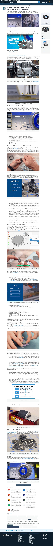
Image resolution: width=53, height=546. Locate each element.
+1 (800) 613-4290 (18, 0)
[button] (12, 2)
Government (20, 540)
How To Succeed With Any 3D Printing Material (10, 5)
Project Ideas (35, 521)
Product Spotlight (30, 523)
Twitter (42, 530)
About (30, 534)
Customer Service (14, 0)
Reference (36, 5)
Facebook (40, 530)
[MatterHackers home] (4, 2)
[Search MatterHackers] (39, 2)
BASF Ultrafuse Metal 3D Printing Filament (14, 51)
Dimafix (19, 305)
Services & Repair (21, 541)
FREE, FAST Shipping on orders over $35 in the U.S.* (6, 0)
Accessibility (31, 543)
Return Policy (31, 540)
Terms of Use (31, 542)
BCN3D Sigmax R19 (10, 83)
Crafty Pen (19, 519)
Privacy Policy (31, 541)
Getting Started (29, 5)
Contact (30, 535)
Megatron (16, 519)
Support (19, 539)
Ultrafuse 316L (29, 150)
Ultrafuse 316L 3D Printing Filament (18, 325)
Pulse (17, 83)
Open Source (12, 519)
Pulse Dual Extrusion (24, 523)
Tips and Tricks (38, 5)
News (19, 535)
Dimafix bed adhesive (17, 318)
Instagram (43, 530)
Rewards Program (32, 538)
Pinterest (46, 530)
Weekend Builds (42, 5)
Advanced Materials (10, 523)
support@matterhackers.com (7, 535)
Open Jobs (37, 523)
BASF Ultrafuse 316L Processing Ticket (18, 363)
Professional (20, 537)
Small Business (49, 5)
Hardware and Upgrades (25, 5)
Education (33, 5)
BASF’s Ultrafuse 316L (36, 81)
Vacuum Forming (19, 523)
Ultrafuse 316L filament (15, 272)
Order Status (31, 536)
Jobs (30, 539)
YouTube (47, 530)
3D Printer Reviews (20, 5)
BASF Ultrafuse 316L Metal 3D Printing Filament (28, 458)
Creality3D (46, 5)
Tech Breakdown (25, 521)
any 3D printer (21, 83)
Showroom (20, 536)
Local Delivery (31, 537)
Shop (19, 534)
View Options (42, 38)
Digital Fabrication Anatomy (24, 519)
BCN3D (8, 519)
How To (16, 5)
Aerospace (34, 523)
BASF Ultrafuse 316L (15, 148)
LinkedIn (45, 530)
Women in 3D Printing (30, 521)
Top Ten (18, 521)
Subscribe (32, 530)
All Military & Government (2, 5)
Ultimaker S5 (14, 83)
